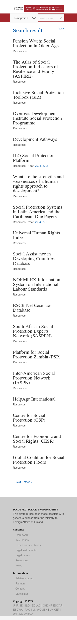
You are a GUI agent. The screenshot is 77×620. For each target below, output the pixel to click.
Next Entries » (23, 481)
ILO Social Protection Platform (34, 157)
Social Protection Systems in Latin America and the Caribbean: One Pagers (37, 211)
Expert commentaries (28, 545)
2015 (45, 165)
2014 (38, 165)
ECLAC (36, 605)
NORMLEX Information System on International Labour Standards (36, 284)
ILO (27, 605)
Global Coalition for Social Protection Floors (38, 459)
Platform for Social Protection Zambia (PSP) (37, 354)
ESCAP (57, 605)
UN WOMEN (39, 609)
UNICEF (55, 609)
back (61, 28)
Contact (20, 588)
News (18, 565)
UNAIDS (18, 613)
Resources (21, 560)
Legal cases (22, 555)
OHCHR (47, 605)
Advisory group (24, 578)
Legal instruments (26, 550)
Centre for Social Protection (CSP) (29, 417)
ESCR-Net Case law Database (32, 307)
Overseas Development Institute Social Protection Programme (37, 118)
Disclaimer (21, 593)
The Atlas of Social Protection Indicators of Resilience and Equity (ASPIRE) (35, 69)
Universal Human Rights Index (36, 234)
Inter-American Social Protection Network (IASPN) (34, 377)
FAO (27, 609)
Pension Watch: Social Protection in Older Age (36, 43)
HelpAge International (34, 399)
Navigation (21, 18)
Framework (22, 534)
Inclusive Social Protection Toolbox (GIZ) (38, 94)
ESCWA (18, 609)
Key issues (22, 540)
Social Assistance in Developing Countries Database (34, 258)
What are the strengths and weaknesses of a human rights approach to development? (38, 183)
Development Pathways (35, 139)
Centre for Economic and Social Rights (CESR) (37, 438)
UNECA (28, 613)
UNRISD (18, 605)
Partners (20, 583)
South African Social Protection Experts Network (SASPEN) (33, 331)
